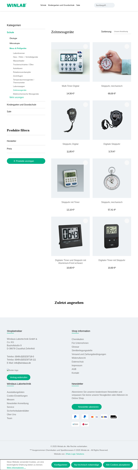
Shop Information (81, 331)
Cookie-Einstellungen (17, 396)
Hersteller (11, 141)
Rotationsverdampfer (22, 72)
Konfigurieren (60, 465)
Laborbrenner (19, 53)
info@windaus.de (22, 363)
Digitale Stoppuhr (112, 144)
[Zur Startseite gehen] (16, 5)
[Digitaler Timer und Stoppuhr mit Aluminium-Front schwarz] (70, 236)
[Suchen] (112, 5)
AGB (74, 369)
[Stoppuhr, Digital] (70, 120)
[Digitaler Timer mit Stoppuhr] (112, 236)
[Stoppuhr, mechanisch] (112, 62)
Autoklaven (18, 68)
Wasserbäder (18, 61)
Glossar (75, 347)
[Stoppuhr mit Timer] (70, 178)
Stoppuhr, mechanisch (112, 86)
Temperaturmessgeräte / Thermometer (23, 81)
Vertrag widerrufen (18, 377)
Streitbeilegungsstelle (82, 350)
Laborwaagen (19, 86)
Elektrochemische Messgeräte (26, 94)
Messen (10, 399)
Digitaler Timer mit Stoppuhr (112, 260)
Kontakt (75, 373)
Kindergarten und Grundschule (21, 104)
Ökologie (13, 38)
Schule (10, 32)
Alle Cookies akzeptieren (118, 465)
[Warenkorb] (129, 5)
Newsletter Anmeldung (18, 403)
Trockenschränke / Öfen (23, 64)
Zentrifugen (18, 76)
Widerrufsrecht (79, 358)
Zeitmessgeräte (19, 90)
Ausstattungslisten (15, 392)
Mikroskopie (15, 43)
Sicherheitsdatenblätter (18, 411)
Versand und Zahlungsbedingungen (89, 354)
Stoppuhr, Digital (70, 144)
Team (9, 418)
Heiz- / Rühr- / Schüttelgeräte (25, 57)
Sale (9, 111)
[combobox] (102, 5)
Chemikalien (78, 339)
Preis (9, 149)
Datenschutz (78, 362)
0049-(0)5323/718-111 (25, 360)
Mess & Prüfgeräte (18, 48)
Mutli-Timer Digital (70, 86)
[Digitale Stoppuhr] (112, 120)
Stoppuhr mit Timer (70, 202)
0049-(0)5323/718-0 (24, 356)
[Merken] (85, 46)
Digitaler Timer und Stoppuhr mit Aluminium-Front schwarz (70, 261)
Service (10, 407)
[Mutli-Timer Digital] (70, 62)
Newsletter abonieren (88, 407)
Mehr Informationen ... (16, 467)
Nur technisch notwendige (86, 465)
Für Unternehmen (80, 343)
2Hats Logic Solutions (75, 454)
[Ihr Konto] (119, 5)
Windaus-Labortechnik (19, 383)
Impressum (77, 365)
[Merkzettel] (124, 5)
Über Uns (11, 414)
